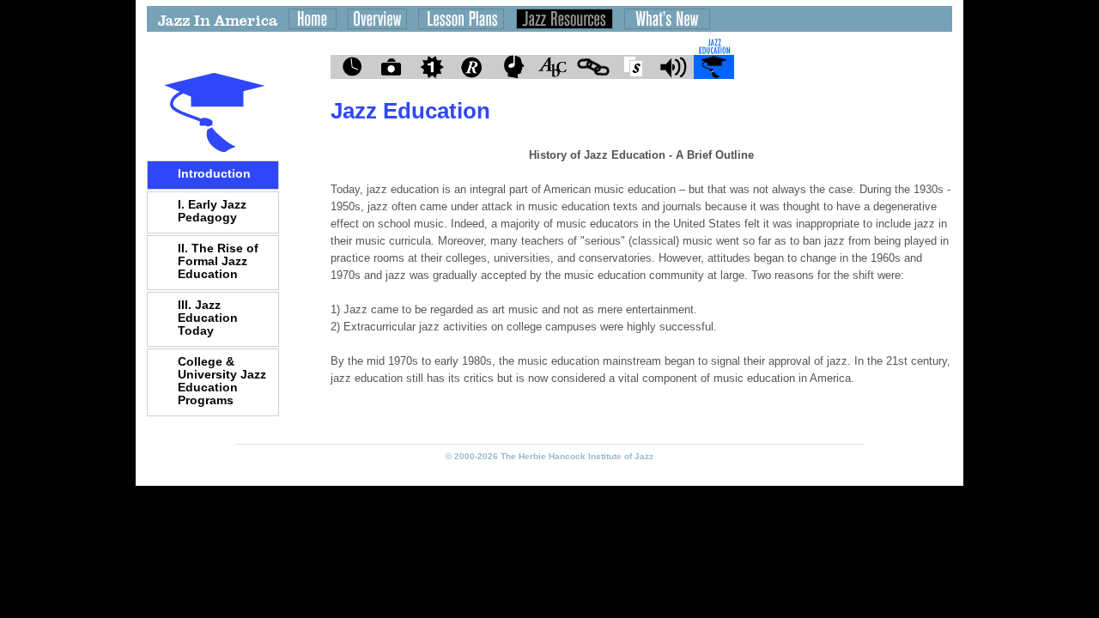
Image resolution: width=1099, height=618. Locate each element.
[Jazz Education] (714, 67)
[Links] (593, 67)
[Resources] (472, 67)
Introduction (214, 173)
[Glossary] (552, 67)
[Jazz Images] (391, 67)
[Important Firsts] (431, 67)
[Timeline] (351, 67)
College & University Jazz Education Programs (222, 380)
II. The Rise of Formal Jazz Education (218, 261)
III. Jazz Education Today (208, 317)
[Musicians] (512, 67)
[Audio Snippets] (673, 67)
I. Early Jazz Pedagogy (212, 210)
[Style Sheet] (633, 67)
